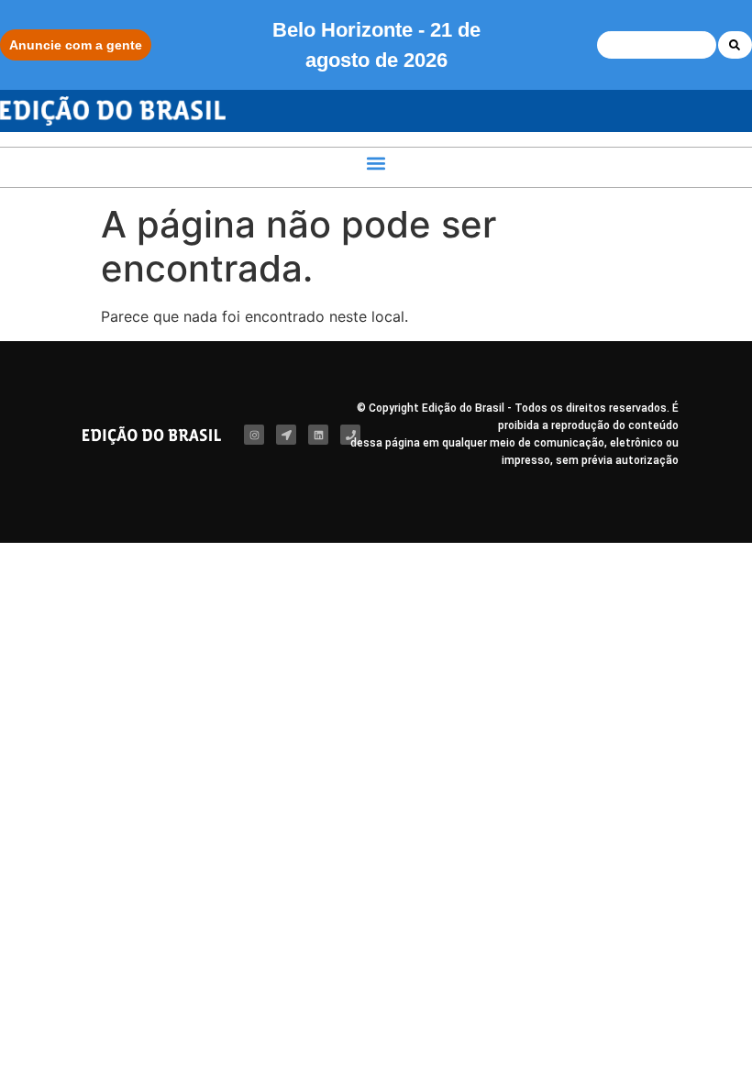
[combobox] (656, 45)
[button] (376, 163)
